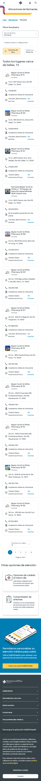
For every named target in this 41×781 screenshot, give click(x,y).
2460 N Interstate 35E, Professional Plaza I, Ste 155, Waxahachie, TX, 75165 (20, 395)
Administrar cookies (20, 770)
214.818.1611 (12, 91)
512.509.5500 (13, 209)
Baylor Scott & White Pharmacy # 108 (20, 233)
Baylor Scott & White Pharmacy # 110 (20, 385)
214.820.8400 (13, 129)
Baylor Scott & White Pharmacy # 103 (20, 112)
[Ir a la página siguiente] (31, 552)
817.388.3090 (13, 326)
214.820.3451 (13, 167)
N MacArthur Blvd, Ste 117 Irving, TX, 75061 (21, 242)
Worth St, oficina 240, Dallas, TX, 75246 (21, 121)
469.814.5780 (13, 288)
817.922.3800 (13, 521)
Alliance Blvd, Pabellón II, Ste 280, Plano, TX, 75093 (21, 280)
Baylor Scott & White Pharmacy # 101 (20, 150)
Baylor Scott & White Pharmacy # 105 (20, 466)
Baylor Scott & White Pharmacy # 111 (20, 74)
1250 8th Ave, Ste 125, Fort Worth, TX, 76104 (21, 513)
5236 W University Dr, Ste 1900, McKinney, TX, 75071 (20, 475)
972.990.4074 (13, 250)
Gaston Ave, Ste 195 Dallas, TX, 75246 (20, 83)
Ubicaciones (13, 20)
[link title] (20, 3)
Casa (4, 20)
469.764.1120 (13, 364)
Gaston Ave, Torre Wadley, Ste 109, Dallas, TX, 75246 (21, 159)
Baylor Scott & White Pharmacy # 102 (20, 504)
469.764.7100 (13, 483)
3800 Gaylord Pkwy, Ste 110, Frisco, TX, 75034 (22, 356)
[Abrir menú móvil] (4, 3)
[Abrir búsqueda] (36, 3)
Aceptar (20, 776)
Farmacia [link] (23, 20)
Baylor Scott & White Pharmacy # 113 (20, 347)
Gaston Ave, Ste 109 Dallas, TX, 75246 (20, 201)
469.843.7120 (13, 405)
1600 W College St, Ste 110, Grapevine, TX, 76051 (21, 318)
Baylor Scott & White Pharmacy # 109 (20, 271)
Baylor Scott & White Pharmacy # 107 (20, 309)
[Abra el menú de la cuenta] (30, 3)
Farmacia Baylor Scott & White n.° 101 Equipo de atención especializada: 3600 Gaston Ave (22, 190)
